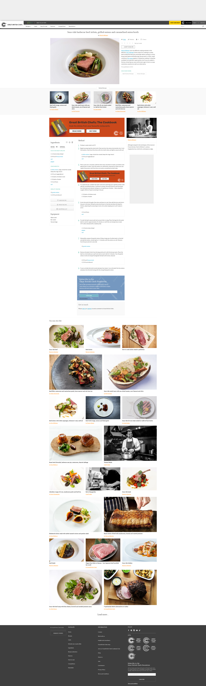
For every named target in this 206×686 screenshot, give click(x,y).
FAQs (99, 653)
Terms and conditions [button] (84, 298)
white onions (55, 169)
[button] (28, 26)
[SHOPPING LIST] (72, 142)
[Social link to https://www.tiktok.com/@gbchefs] (139, 630)
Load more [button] (102, 614)
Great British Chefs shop (104, 644)
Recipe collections (72, 651)
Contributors (101, 665)
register (89, 308)
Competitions (71, 663)
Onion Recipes (141, 73)
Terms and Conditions (103, 673)
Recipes (70, 636)
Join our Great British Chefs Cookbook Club (109, 648)
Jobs (99, 661)
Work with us (101, 636)
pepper (52, 161)
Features (70, 655)
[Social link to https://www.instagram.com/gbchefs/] (134, 630)
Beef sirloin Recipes (128, 73)
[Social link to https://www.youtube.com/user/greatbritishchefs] (137, 630)
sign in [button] (84, 308)
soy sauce (130, 58)
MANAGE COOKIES (58, 633)
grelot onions (55, 192)
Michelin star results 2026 (74, 644)
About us (100, 657)
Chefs (69, 640)
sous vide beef (130, 52)
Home (69, 632)
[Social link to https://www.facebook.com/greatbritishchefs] (128, 630)
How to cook (71, 659)
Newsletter (71, 667)
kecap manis (59, 156)
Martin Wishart (104, 35)
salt (52, 159)
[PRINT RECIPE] (69, 142)
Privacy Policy (101, 669)
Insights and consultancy (104, 640)
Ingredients (71, 648)
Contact (100, 632)
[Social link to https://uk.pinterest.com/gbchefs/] (131, 630)
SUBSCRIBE (89, 295)
